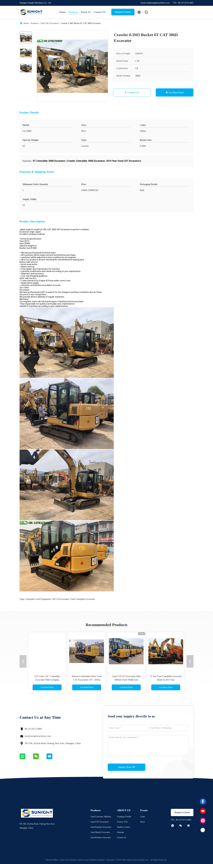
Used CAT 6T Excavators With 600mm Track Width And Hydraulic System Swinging (126, 679)
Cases (142, 817)
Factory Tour (122, 822)
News (142, 822)
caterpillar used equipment (38, 599)
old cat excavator (60, 599)
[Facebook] (203, 801)
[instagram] (203, 820)
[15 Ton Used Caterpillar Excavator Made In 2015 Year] (165, 651)
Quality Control (123, 827)
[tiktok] (203, 830)
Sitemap (120, 832)
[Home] (31, 12)
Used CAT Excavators (49, 23)
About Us (86, 12)
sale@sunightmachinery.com (38, 736)
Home (62, 12)
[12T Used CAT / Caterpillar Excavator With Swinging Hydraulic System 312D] (47, 651)
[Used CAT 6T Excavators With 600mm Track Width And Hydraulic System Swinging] (126, 651)
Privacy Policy (52, 860)
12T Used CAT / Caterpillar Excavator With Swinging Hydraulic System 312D (47, 679)
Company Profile (124, 817)
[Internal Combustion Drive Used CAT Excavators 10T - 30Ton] (86, 651)
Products (73, 12)
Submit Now (125, 767)
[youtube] (203, 811)
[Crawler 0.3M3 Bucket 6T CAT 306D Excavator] (72, 66)
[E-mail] (53, 758)
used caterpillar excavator (82, 599)
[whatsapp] (26, 758)
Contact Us (99, 12)
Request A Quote (123, 12)
